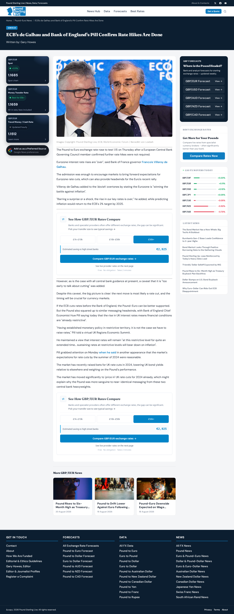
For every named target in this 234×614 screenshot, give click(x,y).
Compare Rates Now (204, 156)
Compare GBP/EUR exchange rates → (114, 258)
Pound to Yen (127, 587)
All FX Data (126, 546)
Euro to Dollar (128, 566)
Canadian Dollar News (190, 581)
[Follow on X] (215, 3)
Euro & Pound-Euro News (192, 556)
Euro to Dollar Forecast (77, 561)
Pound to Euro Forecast (78, 551)
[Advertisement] (204, 350)
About (10, 551)
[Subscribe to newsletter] (225, 3)
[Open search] (225, 11)
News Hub (93, 11)
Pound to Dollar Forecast (79, 556)
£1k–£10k (78, 239)
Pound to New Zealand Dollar (137, 576)
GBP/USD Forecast (204, 89)
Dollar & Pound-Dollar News (194, 561)
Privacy (208, 609)
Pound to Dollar (129, 561)
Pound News (184, 551)
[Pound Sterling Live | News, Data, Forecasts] (16, 11)
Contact (11, 546)
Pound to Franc (129, 592)
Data (107, 11)
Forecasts (120, 11)
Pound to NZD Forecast (77, 571)
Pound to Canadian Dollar (135, 581)
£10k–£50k (114, 239)
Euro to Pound (128, 556)
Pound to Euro (128, 551)
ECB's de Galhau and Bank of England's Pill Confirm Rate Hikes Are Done (69, 20)
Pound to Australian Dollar (136, 571)
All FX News (183, 546)
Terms (217, 609)
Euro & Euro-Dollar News (192, 566)
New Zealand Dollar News (192, 576)
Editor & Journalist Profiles (23, 571)
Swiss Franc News (187, 592)
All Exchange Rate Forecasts (81, 546)
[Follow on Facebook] (220, 3)
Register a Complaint (19, 576)
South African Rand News (192, 597)
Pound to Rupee (129, 597)
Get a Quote (213, 11)
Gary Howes (28, 42)
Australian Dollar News (190, 571)
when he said (107, 352)
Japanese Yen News (188, 587)
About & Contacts (200, 3)
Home (9, 20)
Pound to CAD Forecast (78, 576)
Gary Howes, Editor (18, 566)
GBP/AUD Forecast (204, 98)
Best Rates (137, 11)
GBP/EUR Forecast (204, 81)
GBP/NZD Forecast (204, 106)
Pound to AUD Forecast (78, 566)
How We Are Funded (19, 556)
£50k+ (151, 239)
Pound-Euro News (23, 20)
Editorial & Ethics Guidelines (24, 561)
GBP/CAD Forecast (204, 115)
